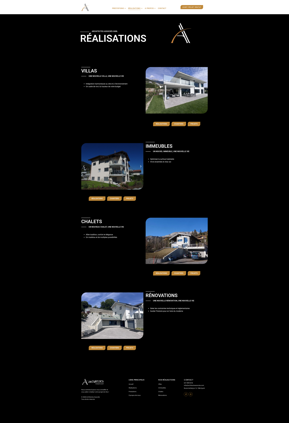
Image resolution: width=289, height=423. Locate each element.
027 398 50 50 (188, 383)
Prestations (118, 8)
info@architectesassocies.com (194, 385)
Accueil (131, 384)
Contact (162, 8)
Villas (160, 384)
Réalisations (134, 8)
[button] (148, 91)
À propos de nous (135, 395)
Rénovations (162, 395)
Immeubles (162, 388)
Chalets (160, 391)
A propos (149, 8)
